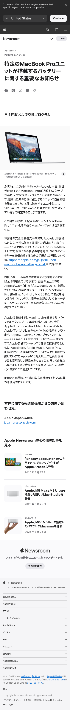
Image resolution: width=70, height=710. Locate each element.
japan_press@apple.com (20, 422)
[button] (25, 18)
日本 (5, 689)
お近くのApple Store (30, 676)
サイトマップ (8, 705)
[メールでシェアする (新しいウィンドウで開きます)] (27, 90)
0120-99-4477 (35, 683)
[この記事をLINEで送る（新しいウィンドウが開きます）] (13, 90)
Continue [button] (58, 18)
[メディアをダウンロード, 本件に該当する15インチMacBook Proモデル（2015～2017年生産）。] (63, 174)
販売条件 (38, 700)
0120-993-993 (57, 679)
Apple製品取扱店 (54, 676)
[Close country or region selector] (65, 5)
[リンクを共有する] (34, 90)
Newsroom (11, 39)
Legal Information (54, 700)
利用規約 (27, 700)
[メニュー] (65, 29)
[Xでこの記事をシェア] (20, 90)
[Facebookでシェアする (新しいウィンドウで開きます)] (6, 90)
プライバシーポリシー (12, 700)
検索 (63, 38)
